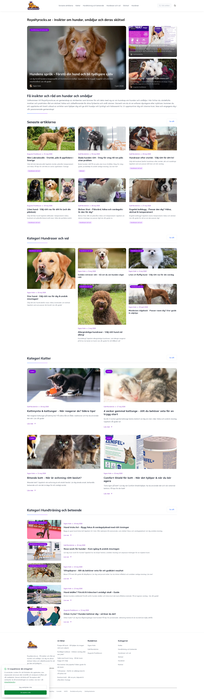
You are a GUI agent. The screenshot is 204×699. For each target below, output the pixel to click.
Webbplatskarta (89, 691)
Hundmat (135, 5)
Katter (78, 5)
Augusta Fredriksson (34, 154)
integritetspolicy (9, 682)
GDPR (66, 691)
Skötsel (126, 5)
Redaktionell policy (76, 691)
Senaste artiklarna (66, 5)
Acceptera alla (26, 692)
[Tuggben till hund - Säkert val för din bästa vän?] (153, 74)
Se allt (171, 121)
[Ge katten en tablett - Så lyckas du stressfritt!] (153, 41)
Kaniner (120, 665)
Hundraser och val (113, 5)
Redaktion (92, 641)
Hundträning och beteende (93, 5)
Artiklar (61, 641)
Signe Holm (31, 292)
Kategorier (123, 641)
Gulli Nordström (83, 154)
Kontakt (59, 691)
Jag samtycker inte (25, 687)
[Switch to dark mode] (175, 5)
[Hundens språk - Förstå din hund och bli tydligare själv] (76, 58)
